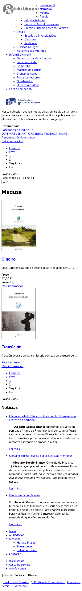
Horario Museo (26, 542)
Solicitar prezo (11, 362)
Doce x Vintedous (28, 85)
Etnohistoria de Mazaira (24, 495)
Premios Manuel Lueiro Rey (41, 24)
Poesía (44, 16)
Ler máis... (15, 449)
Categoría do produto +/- (18, 130)
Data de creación (12, 141)
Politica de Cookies (16, 582)
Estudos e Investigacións (40, 35)
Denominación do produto (18, 137)
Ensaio (21, 32)
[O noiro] (19, 250)
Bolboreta (23, 66)
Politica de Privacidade (49, 582)
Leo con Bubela (27, 62)
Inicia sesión (16, 561)
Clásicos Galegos (28, 47)
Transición (11, 347)
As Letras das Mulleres (31, 51)
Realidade (30, 43)
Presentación (25, 546)
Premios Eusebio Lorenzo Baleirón (46, 28)
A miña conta (17, 568)
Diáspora (30, 39)
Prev (12, 152)
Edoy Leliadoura (34, 20)
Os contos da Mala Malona (34, 58)
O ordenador (25, 81)
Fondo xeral (47, 5)
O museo (15, 539)
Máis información (12, 286)
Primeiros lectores (28, 77)
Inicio (12, 531)
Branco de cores (27, 73)
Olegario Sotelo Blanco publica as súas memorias (40, 455)
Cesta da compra (20, 564)
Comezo (14, 148)
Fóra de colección (20, 89)
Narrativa (46, 9)
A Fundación (16, 535)
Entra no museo (27, 550)
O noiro (9, 259)
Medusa (45, 12)
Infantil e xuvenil (20, 54)
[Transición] (19, 338)
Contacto (15, 554)
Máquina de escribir (29, 70)
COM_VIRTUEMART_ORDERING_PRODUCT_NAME (34, 133)
